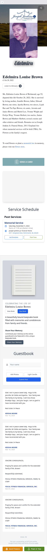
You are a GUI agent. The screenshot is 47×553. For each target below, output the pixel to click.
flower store (19, 146)
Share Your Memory (14, 342)
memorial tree (29, 143)
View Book (10, 311)
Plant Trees (33, 237)
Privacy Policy (17, 543)
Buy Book (22, 311)
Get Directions (13, 237)
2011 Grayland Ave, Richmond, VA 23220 (23, 233)
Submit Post (23, 379)
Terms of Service (29, 543)
